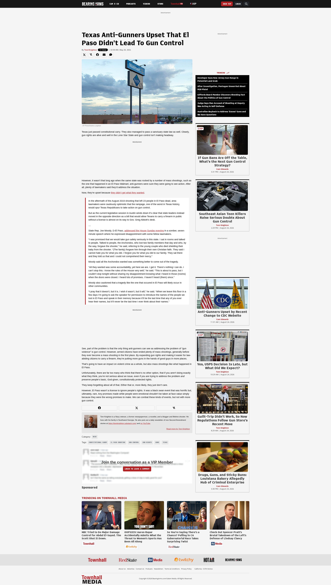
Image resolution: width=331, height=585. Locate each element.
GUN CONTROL (134, 442)
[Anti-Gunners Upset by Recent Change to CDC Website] (222, 294)
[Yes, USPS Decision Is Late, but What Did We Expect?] (222, 346)
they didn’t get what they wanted (127, 192)
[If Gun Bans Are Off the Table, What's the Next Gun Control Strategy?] (222, 140)
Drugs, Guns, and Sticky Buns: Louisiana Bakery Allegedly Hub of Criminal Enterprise (222, 478)
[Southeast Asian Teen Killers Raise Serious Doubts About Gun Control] (222, 196)
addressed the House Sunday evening (144, 230)
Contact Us (140, 569)
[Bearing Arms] (93, 4)
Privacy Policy (186, 569)
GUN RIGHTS (147, 442)
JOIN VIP (227, 4)
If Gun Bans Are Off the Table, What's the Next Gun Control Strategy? (222, 161)
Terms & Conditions (172, 569)
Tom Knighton (90, 50)
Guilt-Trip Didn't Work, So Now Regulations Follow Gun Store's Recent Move (222, 420)
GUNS (157, 442)
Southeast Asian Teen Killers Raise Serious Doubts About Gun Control (222, 217)
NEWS (94, 437)
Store (160, 4)
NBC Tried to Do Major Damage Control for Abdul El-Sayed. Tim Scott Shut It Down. (101, 535)
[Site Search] (246, 4)
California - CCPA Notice (203, 569)
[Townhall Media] (92, 579)
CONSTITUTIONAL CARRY (98, 442)
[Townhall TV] (176, 3)
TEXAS (165, 442)
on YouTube (145, 423)
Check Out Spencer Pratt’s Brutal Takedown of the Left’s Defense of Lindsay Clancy (228, 535)
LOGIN (238, 4)
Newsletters (158, 569)
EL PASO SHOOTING (118, 442)
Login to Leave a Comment (137, 469)
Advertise (130, 569)
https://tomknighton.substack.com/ (122, 423)
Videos (146, 4)
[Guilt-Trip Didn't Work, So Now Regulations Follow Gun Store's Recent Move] (222, 399)
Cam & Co (114, 4)
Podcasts (131, 4)
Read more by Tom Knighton (178, 429)
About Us (122, 569)
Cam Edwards (222, 169)
